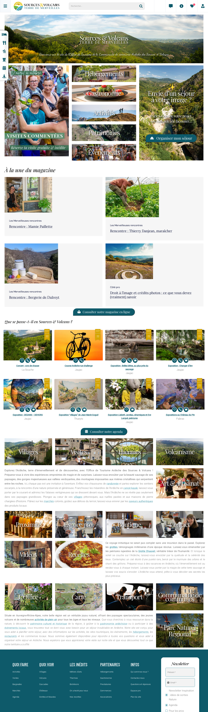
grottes (113, 547)
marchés (49, 501)
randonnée (113, 483)
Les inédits (78, 664)
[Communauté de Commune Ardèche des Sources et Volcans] (180, 596)
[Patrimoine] (4, 60)
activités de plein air (46, 619)
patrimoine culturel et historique (48, 623)
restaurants (11, 636)
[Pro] (79, 524)
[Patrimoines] (104, 132)
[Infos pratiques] (181, 6)
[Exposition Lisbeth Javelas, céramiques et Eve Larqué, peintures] (129, 394)
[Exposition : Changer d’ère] (180, 345)
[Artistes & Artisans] (180, 483)
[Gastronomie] (4, 43)
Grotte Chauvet (146, 551)
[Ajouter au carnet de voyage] (22, 360)
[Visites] (79, 451)
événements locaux (15, 627)
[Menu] (5, 6)
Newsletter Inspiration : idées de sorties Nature (181, 695)
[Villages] (28, 451)
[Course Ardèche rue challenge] (78, 345)
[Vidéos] (28, 554)
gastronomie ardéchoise (113, 623)
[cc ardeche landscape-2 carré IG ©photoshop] (129, 244)
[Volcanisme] (180, 451)
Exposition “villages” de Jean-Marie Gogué (78, 415)
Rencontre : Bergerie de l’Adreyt (34, 297)
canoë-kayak (130, 488)
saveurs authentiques (141, 501)
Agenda (173, 705)
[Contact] (170, 6)
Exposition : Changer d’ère (180, 366)
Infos (135, 664)
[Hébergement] (104, 73)
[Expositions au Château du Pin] (180, 394)
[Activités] (4, 51)
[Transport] (129, 596)
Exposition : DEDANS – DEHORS (28, 415)
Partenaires (110, 664)
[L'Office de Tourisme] (28, 596)
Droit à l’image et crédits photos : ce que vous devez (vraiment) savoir (150, 295)
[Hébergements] (4, 34)
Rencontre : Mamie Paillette (31, 226)
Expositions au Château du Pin (180, 415)
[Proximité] (4, 76)
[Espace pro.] (202, 6)
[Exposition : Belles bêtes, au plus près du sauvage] (129, 345)
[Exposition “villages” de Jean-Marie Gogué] (78, 394)
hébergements (141, 631)
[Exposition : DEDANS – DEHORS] (28, 394)
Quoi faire (20, 664)
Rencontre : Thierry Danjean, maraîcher (141, 231)
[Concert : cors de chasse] (28, 345)
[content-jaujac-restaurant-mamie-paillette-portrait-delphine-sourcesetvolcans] (28, 178)
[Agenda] (4, 68)
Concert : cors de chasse (27, 366)
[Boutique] (129, 524)
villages (78, 496)
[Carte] (79, 596)
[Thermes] (129, 451)
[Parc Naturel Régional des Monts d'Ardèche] (180, 630)
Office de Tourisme (80, 54)
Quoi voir (46, 664)
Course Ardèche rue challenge (79, 366)
